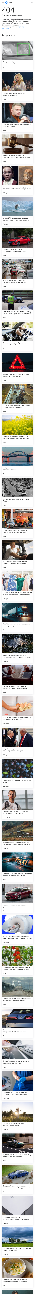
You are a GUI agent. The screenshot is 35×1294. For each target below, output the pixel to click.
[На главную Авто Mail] (10, 2)
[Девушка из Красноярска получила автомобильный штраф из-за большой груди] (17, 55)
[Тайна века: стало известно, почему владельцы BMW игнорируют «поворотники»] (17, 1023)
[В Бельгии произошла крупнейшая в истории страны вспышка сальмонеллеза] (17, 711)
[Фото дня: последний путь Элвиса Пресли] (17, 492)
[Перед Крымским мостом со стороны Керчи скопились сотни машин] (17, 992)
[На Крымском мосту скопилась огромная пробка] (17, 461)
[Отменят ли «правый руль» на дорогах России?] (17, 336)
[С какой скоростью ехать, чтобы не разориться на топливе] (17, 1054)
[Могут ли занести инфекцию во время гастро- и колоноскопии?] (17, 1085)
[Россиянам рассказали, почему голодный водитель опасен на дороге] (17, 555)
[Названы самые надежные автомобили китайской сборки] (17, 242)
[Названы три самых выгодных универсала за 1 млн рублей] (17, 898)
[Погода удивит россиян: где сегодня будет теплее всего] (17, 1241)
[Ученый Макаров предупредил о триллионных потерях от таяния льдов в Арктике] (17, 211)
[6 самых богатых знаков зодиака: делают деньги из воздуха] (17, 804)
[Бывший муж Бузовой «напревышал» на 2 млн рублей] (17, 117)
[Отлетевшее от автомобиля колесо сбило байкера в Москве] (17, 398)
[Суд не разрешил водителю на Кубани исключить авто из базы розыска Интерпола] (17, 679)
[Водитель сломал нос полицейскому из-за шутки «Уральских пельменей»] (17, 305)
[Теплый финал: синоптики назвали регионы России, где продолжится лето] (17, 836)
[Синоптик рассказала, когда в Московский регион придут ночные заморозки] (17, 648)
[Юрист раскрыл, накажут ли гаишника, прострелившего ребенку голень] (17, 149)
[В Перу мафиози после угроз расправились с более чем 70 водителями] (17, 274)
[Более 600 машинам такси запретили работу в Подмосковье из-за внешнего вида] (17, 867)
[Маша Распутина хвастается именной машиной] (17, 86)
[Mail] (6, 2)
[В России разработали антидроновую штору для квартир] (17, 1210)
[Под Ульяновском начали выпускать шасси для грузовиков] (17, 617)
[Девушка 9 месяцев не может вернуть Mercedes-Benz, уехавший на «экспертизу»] (17, 1179)
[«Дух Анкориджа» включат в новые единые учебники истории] (17, 742)
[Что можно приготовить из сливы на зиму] (17, 773)
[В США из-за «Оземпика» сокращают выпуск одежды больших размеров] (17, 586)
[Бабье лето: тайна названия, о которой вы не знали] (17, 1117)
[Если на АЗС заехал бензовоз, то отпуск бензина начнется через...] (17, 523)
